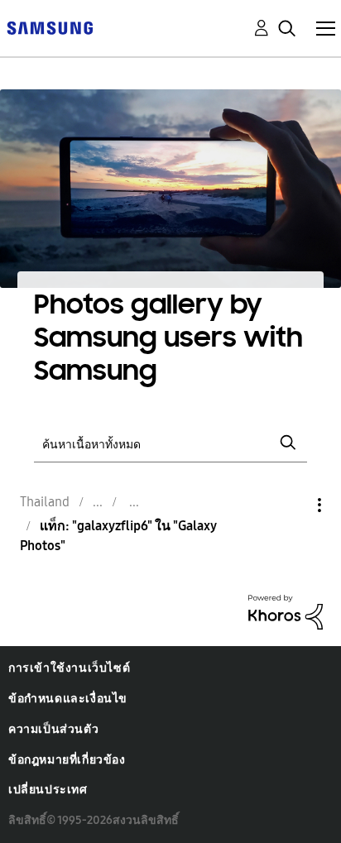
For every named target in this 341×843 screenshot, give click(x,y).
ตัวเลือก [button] (291, 505)
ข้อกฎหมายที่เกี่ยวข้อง (67, 760)
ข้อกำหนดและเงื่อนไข (67, 699)
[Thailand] (50, 27)
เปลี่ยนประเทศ (48, 790)
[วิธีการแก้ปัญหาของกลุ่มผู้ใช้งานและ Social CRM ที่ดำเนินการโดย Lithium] (285, 611)
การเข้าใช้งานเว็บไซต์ (69, 668)
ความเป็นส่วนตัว (53, 729)
